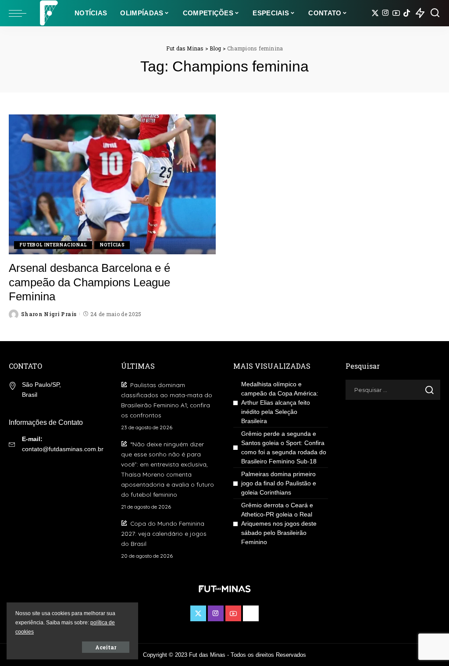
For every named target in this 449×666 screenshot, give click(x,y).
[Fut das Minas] (48, 13)
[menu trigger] (22, 13)
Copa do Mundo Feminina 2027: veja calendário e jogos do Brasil (164, 533)
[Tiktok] (406, 13)
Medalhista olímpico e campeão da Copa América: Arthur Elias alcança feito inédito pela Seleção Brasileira (279, 402)
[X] (375, 13)
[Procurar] (435, 13)
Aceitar (105, 647)
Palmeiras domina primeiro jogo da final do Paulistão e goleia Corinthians (278, 483)
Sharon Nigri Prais (48, 313)
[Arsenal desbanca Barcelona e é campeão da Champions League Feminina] (112, 184)
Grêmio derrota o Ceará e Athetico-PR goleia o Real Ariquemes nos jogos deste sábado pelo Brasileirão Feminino (279, 523)
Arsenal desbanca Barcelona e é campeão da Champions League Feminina (89, 282)
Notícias (112, 245)
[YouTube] (396, 13)
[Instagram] (385, 13)
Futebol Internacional (53, 245)
